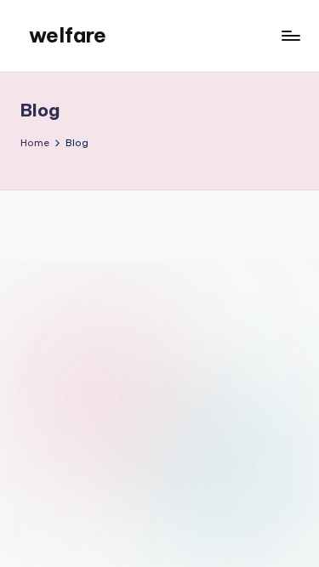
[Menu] (290, 35)
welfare (67, 35)
